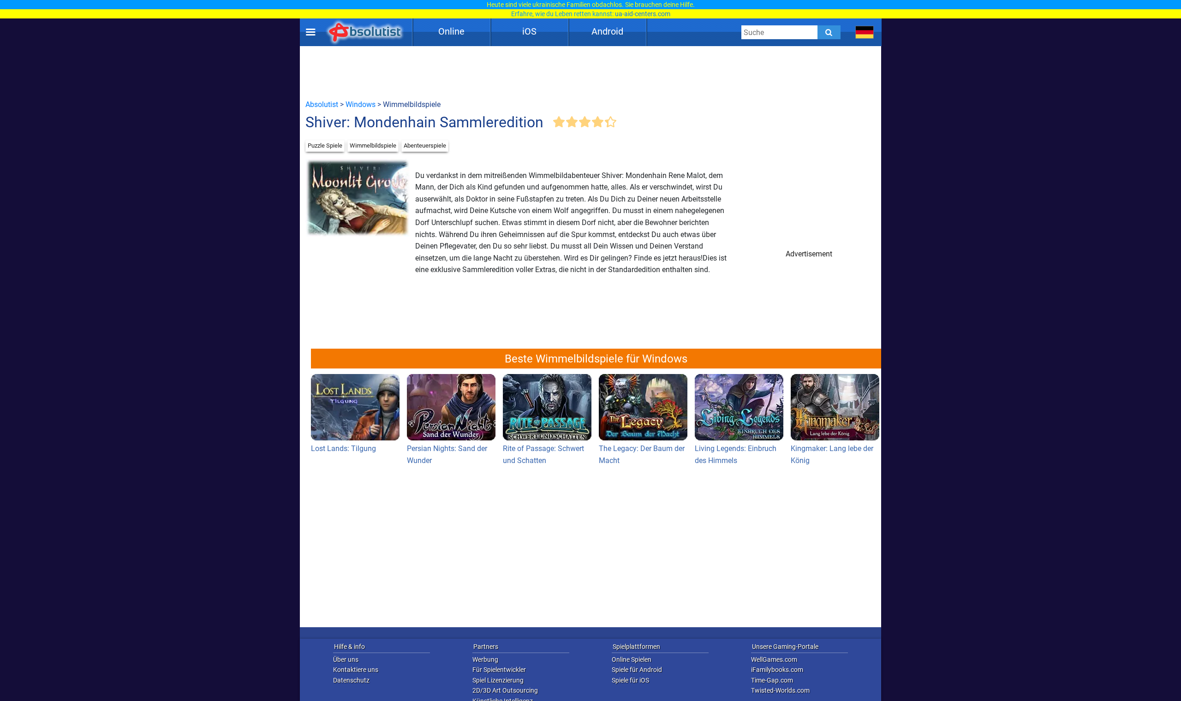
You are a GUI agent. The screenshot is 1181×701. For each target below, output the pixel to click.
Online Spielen (631, 659)
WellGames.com (774, 659)
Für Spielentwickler (499, 669)
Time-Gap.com (772, 680)
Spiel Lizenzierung (498, 680)
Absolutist (321, 104)
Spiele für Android (637, 669)
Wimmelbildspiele (373, 145)
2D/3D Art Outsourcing (505, 690)
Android (607, 31)
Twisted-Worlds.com (780, 690)
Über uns (345, 659)
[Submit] (829, 32)
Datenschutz (351, 680)
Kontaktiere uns (355, 669)
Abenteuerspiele (425, 145)
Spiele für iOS (630, 680)
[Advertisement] (590, 72)
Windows (361, 104)
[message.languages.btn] (865, 32)
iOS (529, 31)
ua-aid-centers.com (642, 14)
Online (451, 31)
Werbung (485, 659)
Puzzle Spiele (325, 145)
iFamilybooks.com (777, 669)
